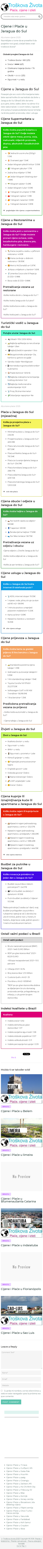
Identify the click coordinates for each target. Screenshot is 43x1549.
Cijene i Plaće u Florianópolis (21, 1289)
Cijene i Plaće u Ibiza (15, 1529)
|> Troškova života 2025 (10, 1539)
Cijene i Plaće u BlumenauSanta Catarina (18, 1200)
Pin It (13, 1057)
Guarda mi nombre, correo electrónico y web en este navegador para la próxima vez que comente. (21, 1393)
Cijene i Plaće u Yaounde (17, 1516)
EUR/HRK (9, 1456)
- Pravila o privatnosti (18, 1541)
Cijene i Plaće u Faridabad (18, 1519)
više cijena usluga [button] (13, 628)
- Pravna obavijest (33, 1541)
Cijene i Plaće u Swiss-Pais (18, 1471)
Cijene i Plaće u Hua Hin (17, 1474)
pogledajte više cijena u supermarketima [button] (23, 210)
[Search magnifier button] (39, 16)
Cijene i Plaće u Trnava (16, 1465)
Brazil (6, 1106)
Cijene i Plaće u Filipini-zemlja (19, 1508)
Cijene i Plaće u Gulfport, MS (19, 1468)
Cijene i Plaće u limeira (17, 1154)
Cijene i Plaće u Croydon (17, 1525)
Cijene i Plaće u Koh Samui (18, 1522)
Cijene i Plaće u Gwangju (17, 1480)
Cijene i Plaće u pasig (15, 1477)
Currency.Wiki (32, 1456)
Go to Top (21, 1546)
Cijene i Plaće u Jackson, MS (19, 1484)
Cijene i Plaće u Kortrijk (16, 1496)
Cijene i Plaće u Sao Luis (17, 1333)
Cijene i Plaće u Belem (16, 1111)
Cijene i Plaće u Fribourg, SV (19, 1490)
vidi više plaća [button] (12, 492)
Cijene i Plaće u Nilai (15, 1493)
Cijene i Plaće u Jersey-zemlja (19, 1499)
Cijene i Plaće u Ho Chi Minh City (20, 1487)
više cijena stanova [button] (14, 855)
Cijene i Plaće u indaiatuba (19, 1245)
